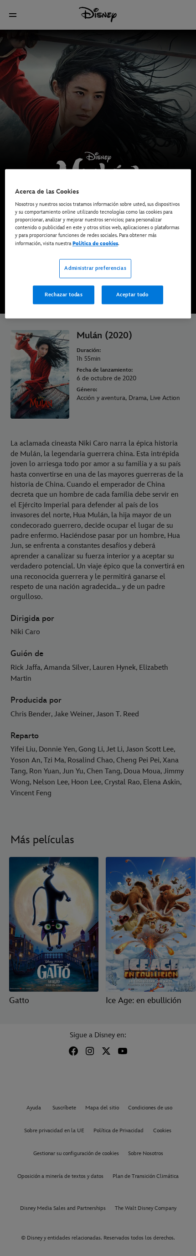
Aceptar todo (132, 295)
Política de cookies (95, 244)
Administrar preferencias (95, 268)
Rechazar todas (64, 295)
